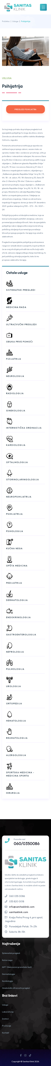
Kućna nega (7, 960)
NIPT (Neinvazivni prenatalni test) (17, 967)
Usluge (15, 21)
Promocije (6, 1026)
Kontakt (5, 1033)
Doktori (5, 1019)
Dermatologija (8, 974)
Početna (6, 21)
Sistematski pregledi (11, 953)
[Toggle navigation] (43, 7)
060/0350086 (27, 843)
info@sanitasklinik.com (21, 906)
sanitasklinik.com (18, 912)
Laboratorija (8, 1012)
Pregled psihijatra (25, 109)
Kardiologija (7, 981)
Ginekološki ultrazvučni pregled (16, 988)
